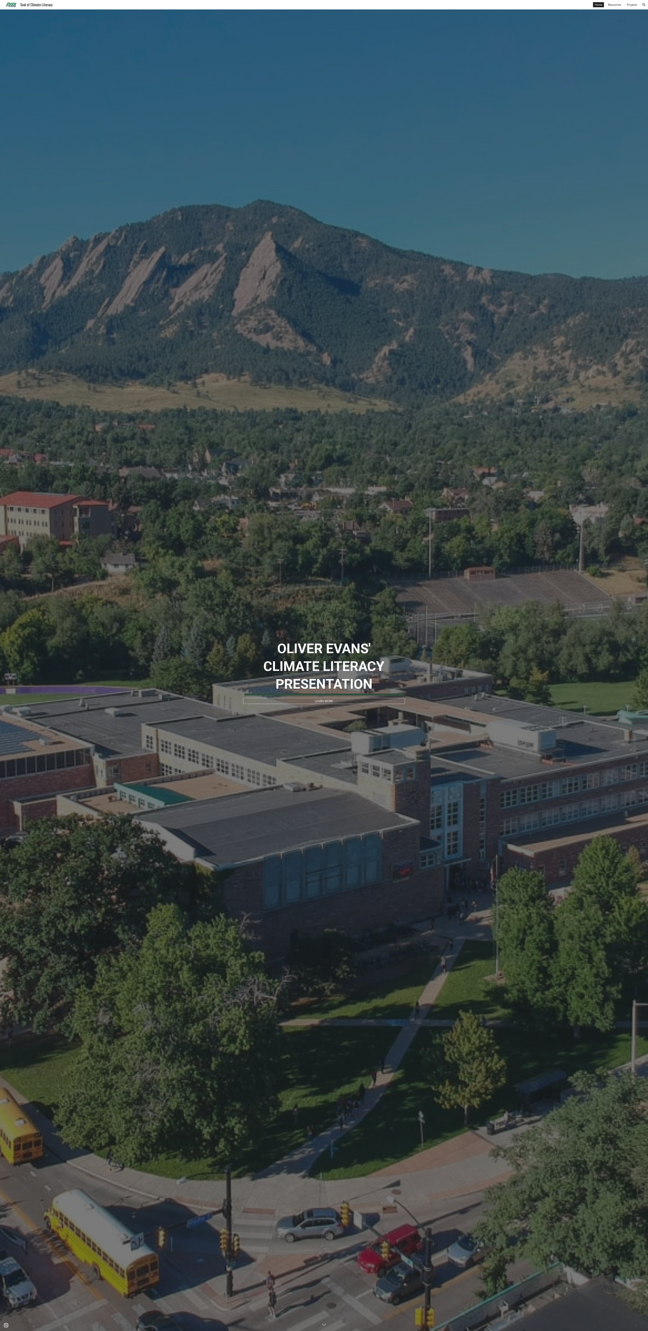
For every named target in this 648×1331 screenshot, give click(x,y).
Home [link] (598, 5)
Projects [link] (632, 5)
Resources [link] (614, 5)
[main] (324, 667)
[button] (644, 5)
